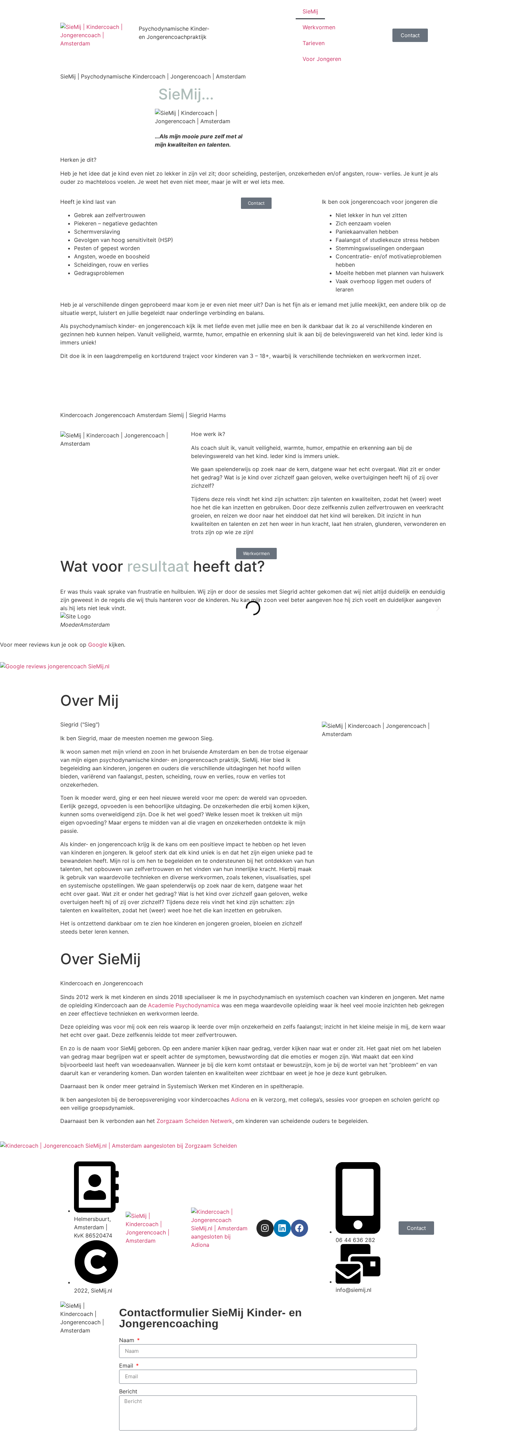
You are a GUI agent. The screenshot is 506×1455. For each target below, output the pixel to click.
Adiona (240, 1099)
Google (97, 644)
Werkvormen (319, 27)
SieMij (310, 11)
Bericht (128, 1391)
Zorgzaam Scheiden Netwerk (194, 1120)
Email (127, 1365)
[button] (68, 608)
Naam (127, 1340)
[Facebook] (299, 1228)
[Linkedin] (282, 1228)
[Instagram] (265, 1228)
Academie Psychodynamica (184, 1005)
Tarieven (314, 43)
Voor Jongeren (322, 58)
